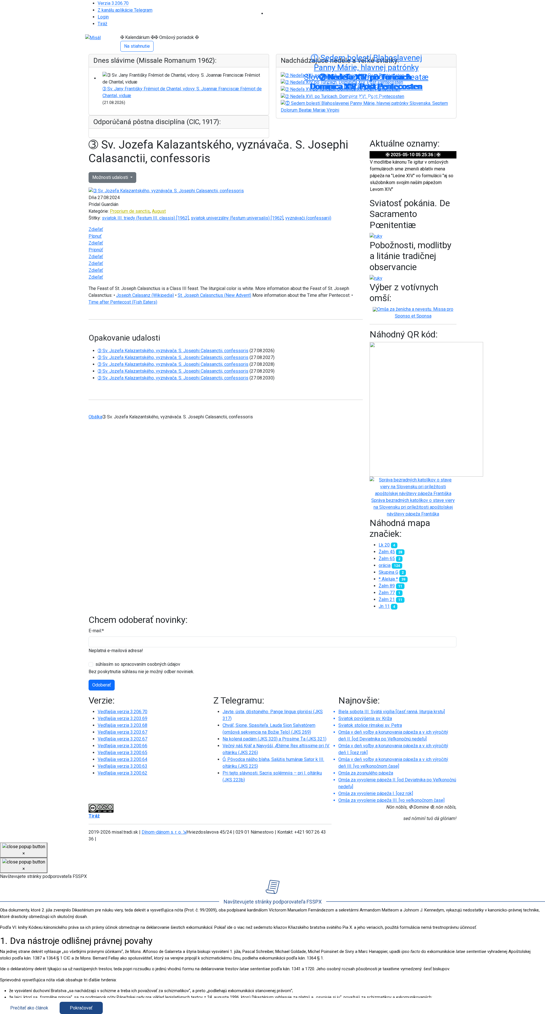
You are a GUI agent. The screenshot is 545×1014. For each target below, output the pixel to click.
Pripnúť (96, 250)
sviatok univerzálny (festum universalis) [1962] (237, 218)
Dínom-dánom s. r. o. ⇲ (164, 832)
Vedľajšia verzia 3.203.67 (122, 732)
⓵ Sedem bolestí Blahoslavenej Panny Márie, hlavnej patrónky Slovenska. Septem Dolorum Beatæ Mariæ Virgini (366, 72)
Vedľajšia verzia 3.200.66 (122, 745)
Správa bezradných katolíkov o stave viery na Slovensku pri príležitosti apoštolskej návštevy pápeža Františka (413, 507)
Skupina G (388, 572)
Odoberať (101, 685)
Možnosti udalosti (110, 177)
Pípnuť (95, 236)
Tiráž (102, 23)
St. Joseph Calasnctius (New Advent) (214, 295)
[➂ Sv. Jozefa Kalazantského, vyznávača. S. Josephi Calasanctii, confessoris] (166, 190)
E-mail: (96, 630)
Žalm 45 (387, 551)
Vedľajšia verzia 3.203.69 (122, 718)
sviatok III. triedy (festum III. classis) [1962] (145, 218)
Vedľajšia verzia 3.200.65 (122, 752)
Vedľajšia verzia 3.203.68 (122, 725)
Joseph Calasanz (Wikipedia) (145, 295)
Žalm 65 (387, 558)
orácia (385, 565)
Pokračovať (81, 1008)
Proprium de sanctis (130, 211)
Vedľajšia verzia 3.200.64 (122, 759)
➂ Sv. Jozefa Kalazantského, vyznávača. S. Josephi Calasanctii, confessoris (173, 350)
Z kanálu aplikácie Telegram (125, 10)
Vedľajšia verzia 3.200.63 (122, 766)
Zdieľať (96, 229)
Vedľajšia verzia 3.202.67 (122, 739)
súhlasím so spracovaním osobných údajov (137, 664)
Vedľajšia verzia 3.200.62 (122, 773)
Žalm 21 (387, 599)
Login (103, 17)
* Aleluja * (388, 579)
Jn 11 (384, 606)
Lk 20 (384, 545)
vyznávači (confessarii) (308, 218)
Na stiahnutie (137, 46)
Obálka (95, 417)
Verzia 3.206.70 (113, 3)
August (159, 211)
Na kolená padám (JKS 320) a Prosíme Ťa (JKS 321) (274, 739)
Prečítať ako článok (29, 1008)
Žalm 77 (387, 592)
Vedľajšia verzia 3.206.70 (122, 711)
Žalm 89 (387, 586)
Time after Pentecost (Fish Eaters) (123, 302)
